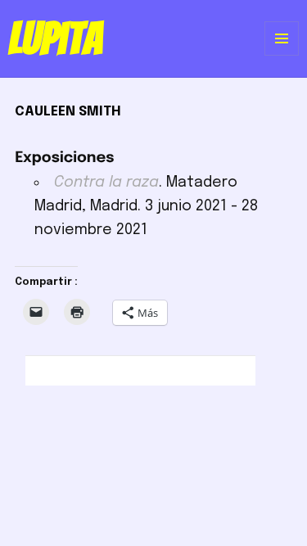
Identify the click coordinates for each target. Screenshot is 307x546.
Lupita (55, 38)
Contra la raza (106, 182)
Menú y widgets (282, 55)
